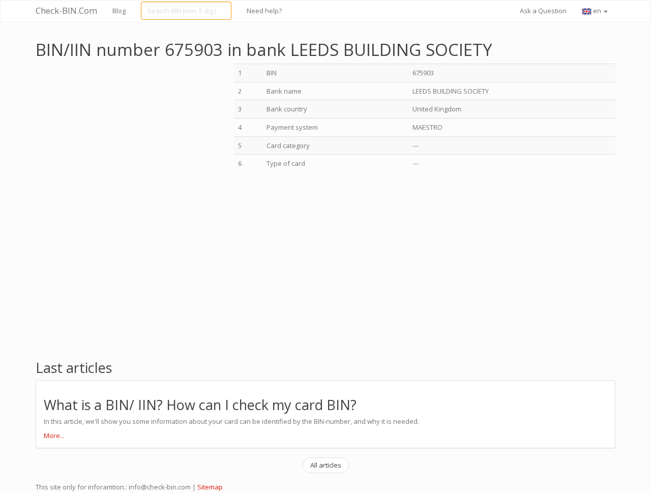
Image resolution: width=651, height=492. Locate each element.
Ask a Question (543, 10)
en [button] (597, 10)
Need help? (264, 10)
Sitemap (210, 486)
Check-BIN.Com (66, 10)
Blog (119, 10)
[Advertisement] (121, 135)
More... (54, 435)
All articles (325, 465)
